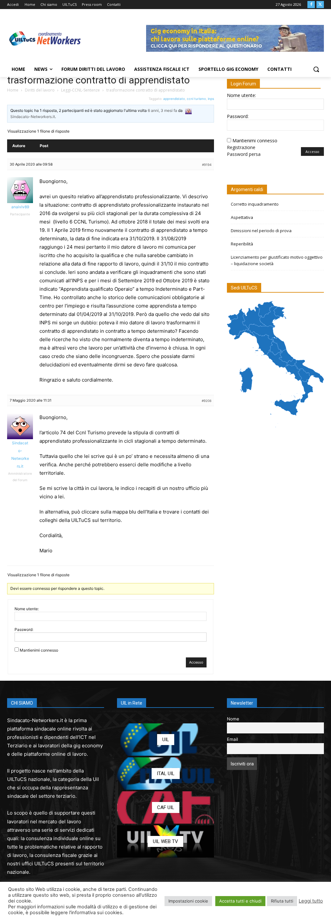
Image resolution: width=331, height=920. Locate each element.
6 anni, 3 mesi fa (162, 110)
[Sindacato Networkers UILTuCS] (45, 38)
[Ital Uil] (165, 773)
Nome (233, 718)
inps (211, 99)
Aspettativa (242, 217)
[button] (316, 69)
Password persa (244, 154)
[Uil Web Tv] (165, 841)
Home (12, 90)
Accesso (196, 662)
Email (232, 739)
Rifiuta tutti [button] (282, 901)
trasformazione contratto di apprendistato (98, 80)
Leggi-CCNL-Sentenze (80, 90)
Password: (24, 629)
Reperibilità (242, 244)
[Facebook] (311, 4)
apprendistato (174, 99)
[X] (320, 4)
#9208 (206, 401)
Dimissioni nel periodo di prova (261, 230)
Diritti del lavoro (40, 90)
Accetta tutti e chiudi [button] (240, 901)
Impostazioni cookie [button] (188, 901)
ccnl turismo (196, 99)
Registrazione (241, 147)
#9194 (206, 165)
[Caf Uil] (165, 807)
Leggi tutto (311, 901)
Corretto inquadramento (255, 204)
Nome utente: (27, 608)
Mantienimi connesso (39, 650)
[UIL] (165, 739)
